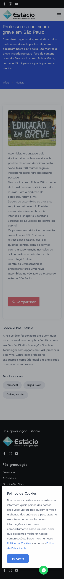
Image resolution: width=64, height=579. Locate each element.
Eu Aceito (18, 558)
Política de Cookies (19, 543)
